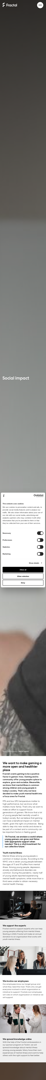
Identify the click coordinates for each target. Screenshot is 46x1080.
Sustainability (12, 751)
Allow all (23, 570)
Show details (34, 563)
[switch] (40, 540)
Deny (23, 583)
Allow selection (23, 576)
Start (4, 751)
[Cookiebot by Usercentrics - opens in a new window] (33, 495)
